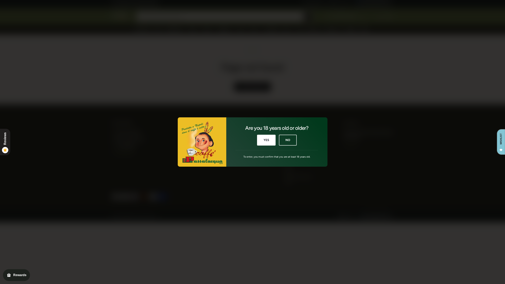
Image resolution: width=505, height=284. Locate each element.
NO (287, 140)
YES (266, 140)
